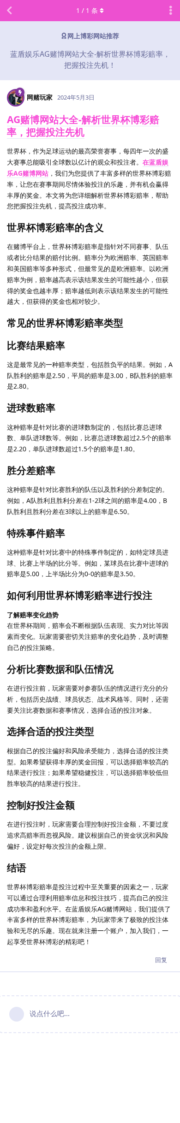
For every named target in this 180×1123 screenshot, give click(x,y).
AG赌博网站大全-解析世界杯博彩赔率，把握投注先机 (83, 125)
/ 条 (87, 10)
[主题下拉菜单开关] (171, 10)
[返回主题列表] (9, 10)
